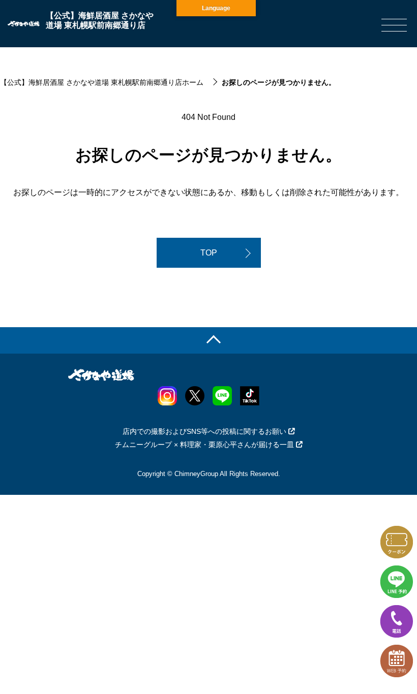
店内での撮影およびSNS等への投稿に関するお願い (204, 431)
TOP (208, 252)
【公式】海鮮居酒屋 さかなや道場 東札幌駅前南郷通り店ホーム (101, 82)
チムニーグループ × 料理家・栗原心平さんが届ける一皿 (204, 444)
